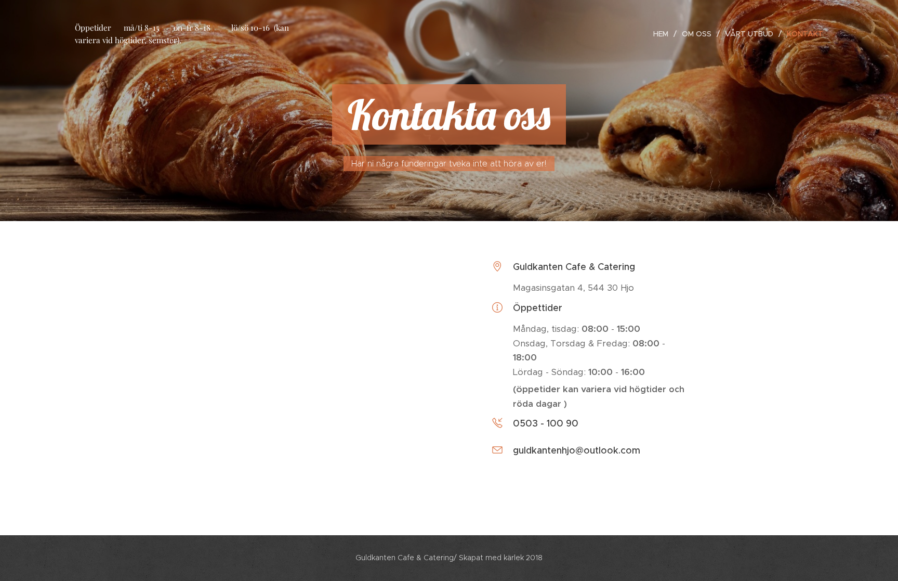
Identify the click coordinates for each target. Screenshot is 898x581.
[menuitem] (664, 34)
